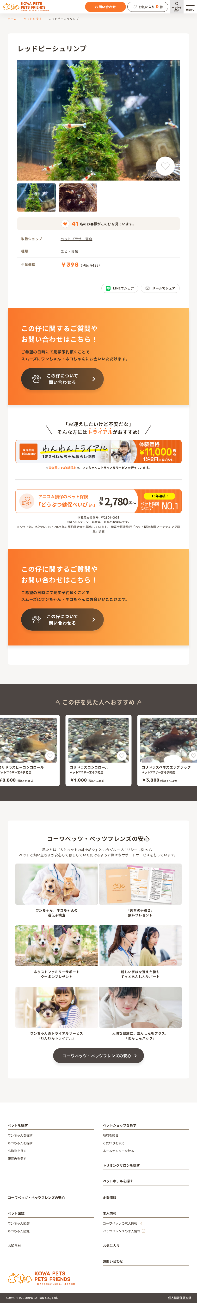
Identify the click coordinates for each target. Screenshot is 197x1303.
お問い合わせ (105, 6)
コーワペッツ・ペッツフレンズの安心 (97, 1056)
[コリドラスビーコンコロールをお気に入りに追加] (50, 756)
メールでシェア (163, 288)
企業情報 (109, 1197)
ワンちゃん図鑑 (19, 1223)
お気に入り (111, 1245)
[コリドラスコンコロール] (99, 750)
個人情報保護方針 (179, 1298)
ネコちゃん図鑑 (19, 1231)
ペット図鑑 (16, 1213)
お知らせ (14, 1245)
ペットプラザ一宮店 (76, 238)
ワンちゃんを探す (20, 1135)
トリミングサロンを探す (121, 1165)
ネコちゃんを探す (20, 1143)
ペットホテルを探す (118, 1180)
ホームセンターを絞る (118, 1150)
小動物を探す (17, 1150)
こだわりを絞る (114, 1143)
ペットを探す (177, 9)
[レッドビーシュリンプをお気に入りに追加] (165, 166)
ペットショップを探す (119, 1125)
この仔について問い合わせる (62, 378)
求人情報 (109, 1213)
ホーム (12, 19)
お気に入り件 (151, 6)
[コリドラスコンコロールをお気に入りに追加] (122, 756)
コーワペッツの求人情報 (120, 1223)
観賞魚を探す (17, 1158)
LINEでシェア (123, 288)
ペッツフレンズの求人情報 (121, 1231)
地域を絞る (110, 1135)
